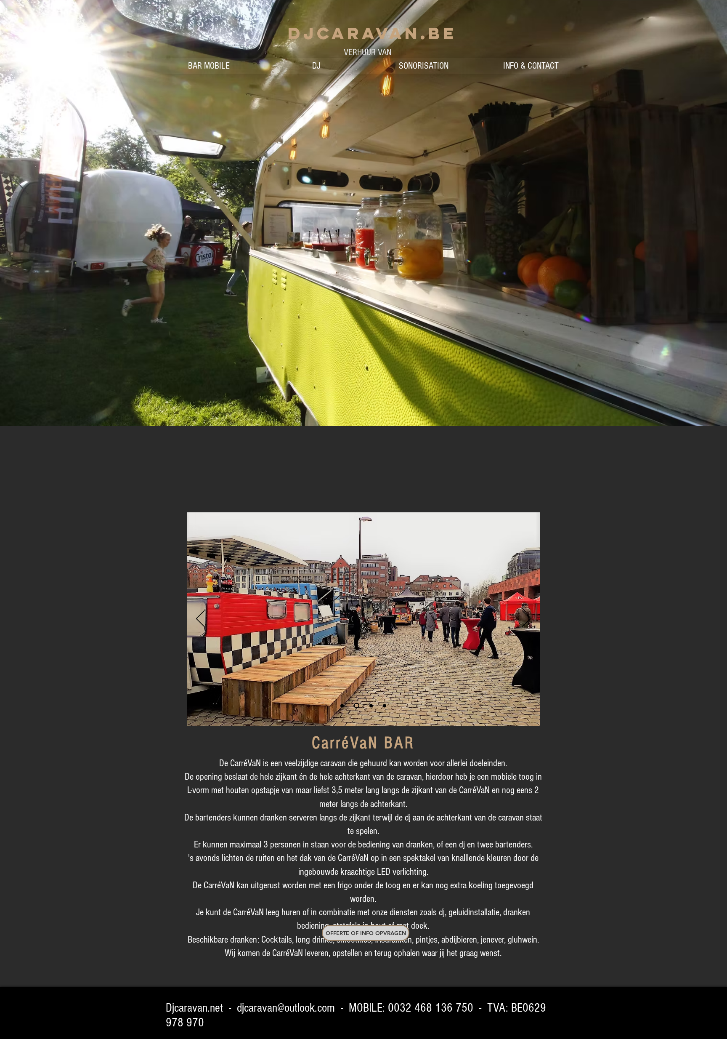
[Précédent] (200, 619)
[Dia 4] (384, 705)
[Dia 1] (342, 705)
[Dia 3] (370, 706)
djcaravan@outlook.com (286, 1008)
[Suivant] (526, 619)
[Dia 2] (355, 705)
